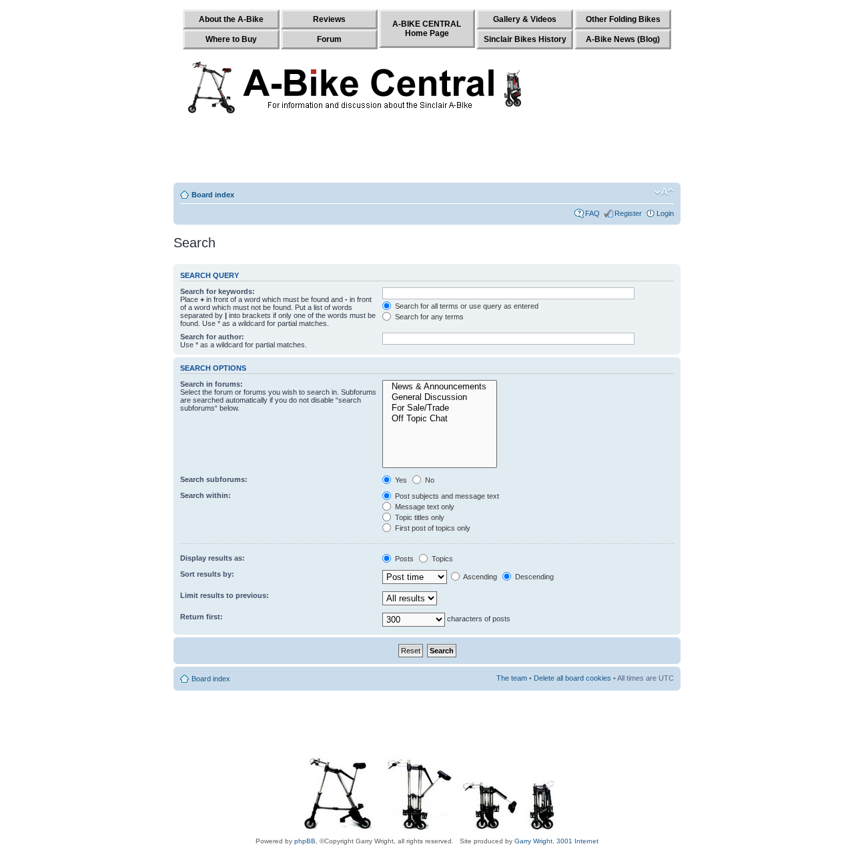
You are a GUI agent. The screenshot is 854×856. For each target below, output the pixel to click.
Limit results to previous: (224, 595)
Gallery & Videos (524, 19)
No (428, 480)
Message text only (423, 507)
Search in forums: (211, 384)
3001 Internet (577, 841)
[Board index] (358, 84)
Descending (533, 577)
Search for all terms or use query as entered (465, 306)
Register (628, 213)
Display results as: (212, 558)
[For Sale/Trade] (439, 408)
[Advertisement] (427, 151)
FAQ (592, 213)
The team (511, 678)
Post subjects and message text (446, 496)
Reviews (329, 19)
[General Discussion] (439, 397)
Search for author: (212, 337)
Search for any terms (428, 317)
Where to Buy (231, 39)
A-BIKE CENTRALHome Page (426, 28)
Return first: (201, 617)
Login (665, 213)
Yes (400, 480)
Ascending (479, 577)
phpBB (305, 841)
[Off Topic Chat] (439, 418)
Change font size (664, 192)
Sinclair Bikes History (525, 39)
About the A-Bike (231, 19)
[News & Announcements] (439, 386)
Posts (403, 559)
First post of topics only (431, 528)
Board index (212, 195)
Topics (441, 559)
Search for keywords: (217, 291)
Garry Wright (533, 841)
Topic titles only (418, 517)
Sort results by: (207, 574)
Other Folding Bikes (623, 19)
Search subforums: (214, 479)
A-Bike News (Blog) (623, 39)
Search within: (205, 495)
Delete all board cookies (572, 678)
